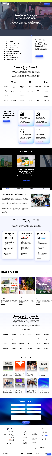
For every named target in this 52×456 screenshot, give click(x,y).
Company (12, 410)
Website (28, 407)
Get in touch (47, 3)
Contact (34, 3)
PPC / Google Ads (35, 441)
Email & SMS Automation (12, 57)
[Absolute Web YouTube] (13, 443)
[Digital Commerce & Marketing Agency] (5, 4)
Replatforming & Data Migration (13, 53)
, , (8, 435)
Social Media (34, 442)
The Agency (43, 431)
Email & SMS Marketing (36, 438)
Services (13, 3)
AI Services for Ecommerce (12, 51)
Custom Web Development (12, 41)
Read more (3, 304)
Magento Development (26, 438)
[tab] (8, 189)
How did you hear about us (30, 410)
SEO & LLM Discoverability (12, 47)
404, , (9, 433)
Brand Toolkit (44, 439)
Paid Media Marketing (11, 59)
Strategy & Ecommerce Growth (13, 40)
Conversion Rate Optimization (13, 43)
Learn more (6, 121)
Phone (11, 407)
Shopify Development (26, 437)
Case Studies (19, 3)
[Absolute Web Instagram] (10, 443)
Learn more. (4, 212)
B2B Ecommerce (10, 49)
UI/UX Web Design (10, 55)
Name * (12, 403)
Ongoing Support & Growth (12, 45)
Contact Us (43, 440)
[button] (14, 163)
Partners (25, 3)
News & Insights (44, 438)
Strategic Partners (44, 436)
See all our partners (26, 329)
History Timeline (44, 432)
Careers (43, 435)
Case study (25, 180)
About (30, 3)
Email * (28, 403)
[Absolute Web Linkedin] (8, 443)
